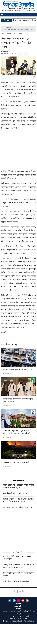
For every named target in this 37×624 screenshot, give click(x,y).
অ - (26, 54)
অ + (20, 54)
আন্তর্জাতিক (8, 27)
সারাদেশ (14, 591)
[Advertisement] (18, 150)
